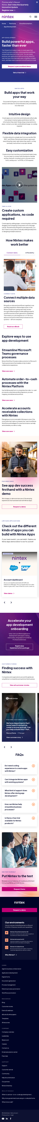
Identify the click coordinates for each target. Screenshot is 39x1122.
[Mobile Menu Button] (35, 16)
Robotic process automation (11, 989)
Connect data (12, 253)
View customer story (13, 737)
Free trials (5, 1056)
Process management (9, 985)
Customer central (7, 1069)
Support (4, 1065)
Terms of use (14, 1113)
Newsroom (5, 1040)
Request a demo (19, 507)
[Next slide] (11, 602)
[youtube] (3, 1119)
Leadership (5, 1036)
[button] (30, 16)
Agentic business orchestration (11, 969)
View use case (7, 371)
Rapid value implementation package (19, 647)
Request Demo (19, 889)
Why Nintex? (10, 955)
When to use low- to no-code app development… (17, 1094)
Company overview (8, 1032)
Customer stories (7, 1006)
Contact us (5, 1048)
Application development (10, 973)
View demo (8, 593)
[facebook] (10, 1119)
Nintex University (7, 1085)
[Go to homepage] (8, 16)
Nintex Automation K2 (17, 939)
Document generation (9, 981)
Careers (4, 1044)
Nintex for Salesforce (17, 946)
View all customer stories (19, 685)
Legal (12, 1115)
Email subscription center (10, 1052)
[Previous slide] (4, 602)
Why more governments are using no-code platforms (18, 1098)
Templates (5, 1018)
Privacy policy (5, 1115)
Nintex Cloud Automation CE (19, 932)
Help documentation (8, 1077)
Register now (8, 10)
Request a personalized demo (19, 66)
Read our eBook (13, 327)
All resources (6, 1022)
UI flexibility (29, 253)
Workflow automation (9, 993)
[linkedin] (7, 1119)
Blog (3, 1002)
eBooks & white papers (9, 1014)
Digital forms (6, 977)
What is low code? (7, 1102)
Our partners (6, 1081)
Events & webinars (7, 1010)
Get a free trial (19, 73)
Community (5, 1073)
